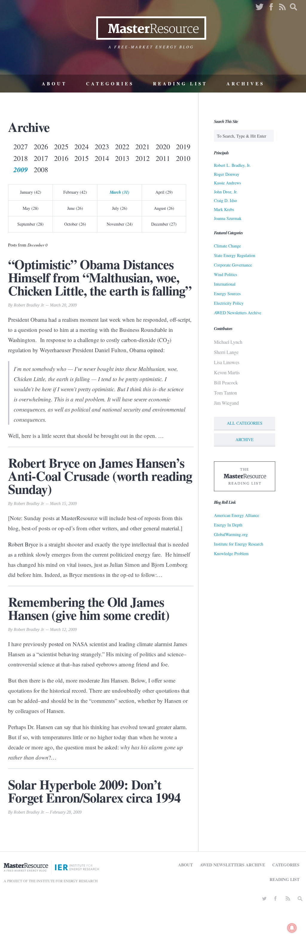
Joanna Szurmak (227, 218)
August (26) (164, 208)
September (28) (30, 224)
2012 (142, 158)
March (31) (119, 192)
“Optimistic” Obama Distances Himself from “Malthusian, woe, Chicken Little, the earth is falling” (100, 277)
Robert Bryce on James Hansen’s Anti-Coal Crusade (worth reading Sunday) (100, 475)
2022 (122, 146)
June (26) (75, 208)
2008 (41, 169)
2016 (61, 158)
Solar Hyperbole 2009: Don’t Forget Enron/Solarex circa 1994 (94, 791)
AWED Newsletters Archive (237, 312)
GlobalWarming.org (231, 534)
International (224, 284)
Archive (244, 439)
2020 (163, 146)
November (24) (120, 224)
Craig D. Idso (225, 200)
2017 (41, 158)
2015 (81, 158)
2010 (183, 158)
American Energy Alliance (236, 515)
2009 (20, 169)
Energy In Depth (228, 525)
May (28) (31, 208)
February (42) (75, 192)
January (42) (30, 192)
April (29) (164, 192)
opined (155, 350)
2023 (102, 146)
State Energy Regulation (234, 255)
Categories (110, 83)
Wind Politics (225, 274)
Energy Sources (227, 293)
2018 (20, 158)
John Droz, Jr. (226, 192)
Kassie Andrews (227, 183)
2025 (61, 146)
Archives (245, 83)
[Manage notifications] (292, 928)
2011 (163, 158)
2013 (122, 158)
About (54, 83)
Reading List (180, 83)
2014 (102, 158)
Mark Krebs (224, 209)
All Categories (244, 423)
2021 (142, 146)
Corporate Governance (233, 265)
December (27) (164, 224)
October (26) (75, 224)
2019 (183, 146)
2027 (20, 146)
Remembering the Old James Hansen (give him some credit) (88, 608)
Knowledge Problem (231, 553)
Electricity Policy (229, 303)
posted (56, 644)
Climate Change (227, 246)
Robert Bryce (23, 544)
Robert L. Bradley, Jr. (232, 165)
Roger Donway (226, 174)
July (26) (119, 208)
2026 (41, 146)
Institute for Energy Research (238, 544)
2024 (81, 146)
